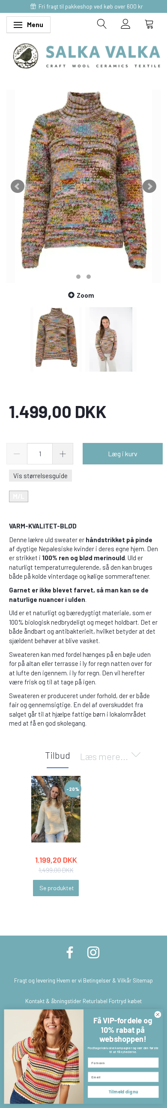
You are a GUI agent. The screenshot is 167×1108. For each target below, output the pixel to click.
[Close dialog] (157, 1014)
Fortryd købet (125, 1000)
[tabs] (102, 23)
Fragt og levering (34, 980)
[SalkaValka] (87, 55)
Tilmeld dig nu (123, 1092)
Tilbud (57, 754)
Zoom (85, 295)
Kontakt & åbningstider (53, 1000)
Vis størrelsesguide (40, 475)
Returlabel (95, 1000)
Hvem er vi (69, 980)
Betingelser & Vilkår (107, 980)
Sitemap (143, 980)
